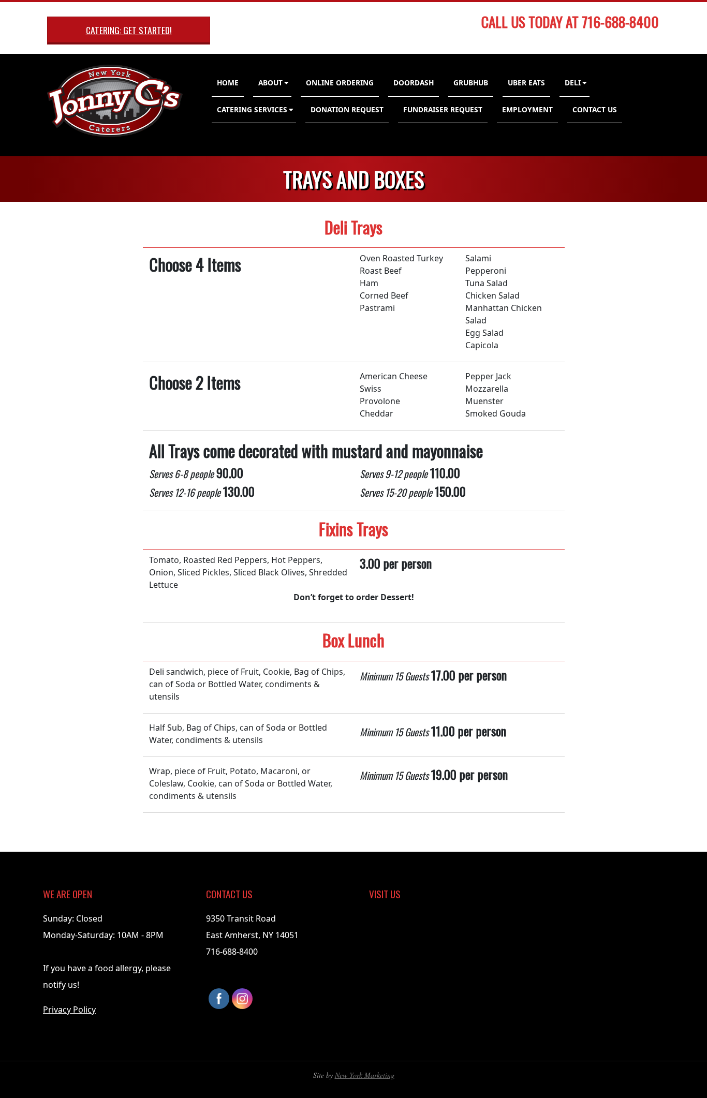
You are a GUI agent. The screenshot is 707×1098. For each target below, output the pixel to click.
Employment (527, 109)
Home (228, 82)
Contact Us (594, 109)
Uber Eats (526, 82)
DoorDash (413, 82)
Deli (573, 82)
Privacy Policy (69, 1009)
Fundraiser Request (442, 109)
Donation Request (347, 109)
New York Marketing (364, 1075)
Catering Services (252, 109)
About (270, 82)
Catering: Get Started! (129, 30)
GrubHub (470, 82)
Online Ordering (340, 82)
